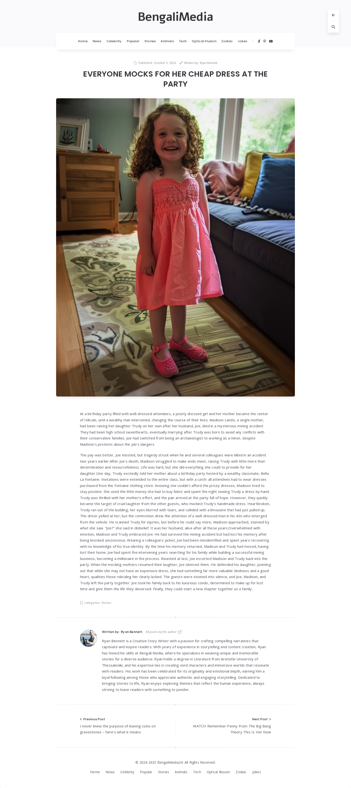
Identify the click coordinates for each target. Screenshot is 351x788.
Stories (150, 41)
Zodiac (227, 41)
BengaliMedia (175, 17)
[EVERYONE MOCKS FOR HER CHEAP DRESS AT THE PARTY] (175, 247)
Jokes (242, 41)
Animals (167, 41)
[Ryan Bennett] (88, 638)
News (97, 41)
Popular (133, 41)
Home (83, 41)
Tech (183, 41)
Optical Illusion (204, 41)
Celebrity (114, 41)
